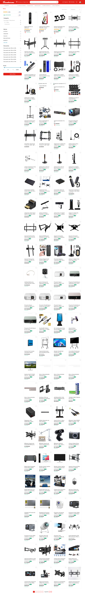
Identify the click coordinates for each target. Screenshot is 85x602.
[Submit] (56, 2)
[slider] (4, 67)
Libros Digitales (56, 5)
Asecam (5, 36)
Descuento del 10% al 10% (9, 48)
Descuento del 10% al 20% (9, 50)
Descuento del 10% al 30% (9, 52)
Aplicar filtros (12, 74)
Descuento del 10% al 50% (9, 57)
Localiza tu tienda (21, 5)
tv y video (6, 22)
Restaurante (38, 5)
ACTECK (5, 31)
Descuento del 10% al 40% (9, 54)
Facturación (30, 5)
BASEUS (5, 40)
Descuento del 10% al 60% (9, 59)
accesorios (7, 24)
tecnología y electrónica (9, 20)
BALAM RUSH (6, 38)
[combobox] (44, 2)
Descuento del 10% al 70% (9, 61)
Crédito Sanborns (46, 5)
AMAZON (5, 33)
